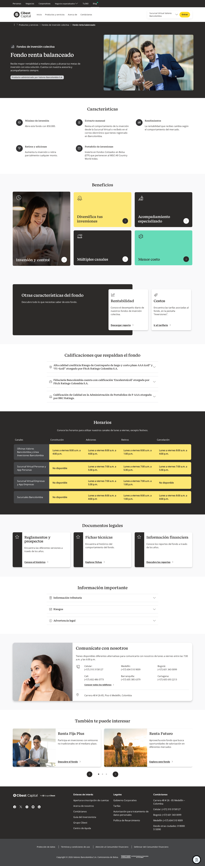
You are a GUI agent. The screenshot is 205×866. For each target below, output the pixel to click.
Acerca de (72, 14)
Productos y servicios (55, 14)
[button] (37, 77)
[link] (16, 3)
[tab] (98, 774)
